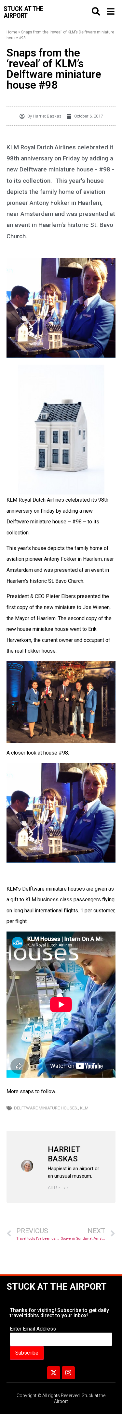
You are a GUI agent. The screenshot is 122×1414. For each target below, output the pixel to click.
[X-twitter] (53, 1372)
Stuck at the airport (23, 12)
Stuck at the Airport (57, 1287)
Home (12, 32)
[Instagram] (68, 1372)
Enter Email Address (33, 1329)
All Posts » (58, 1187)
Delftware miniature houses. (46, 1108)
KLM (84, 1108)
